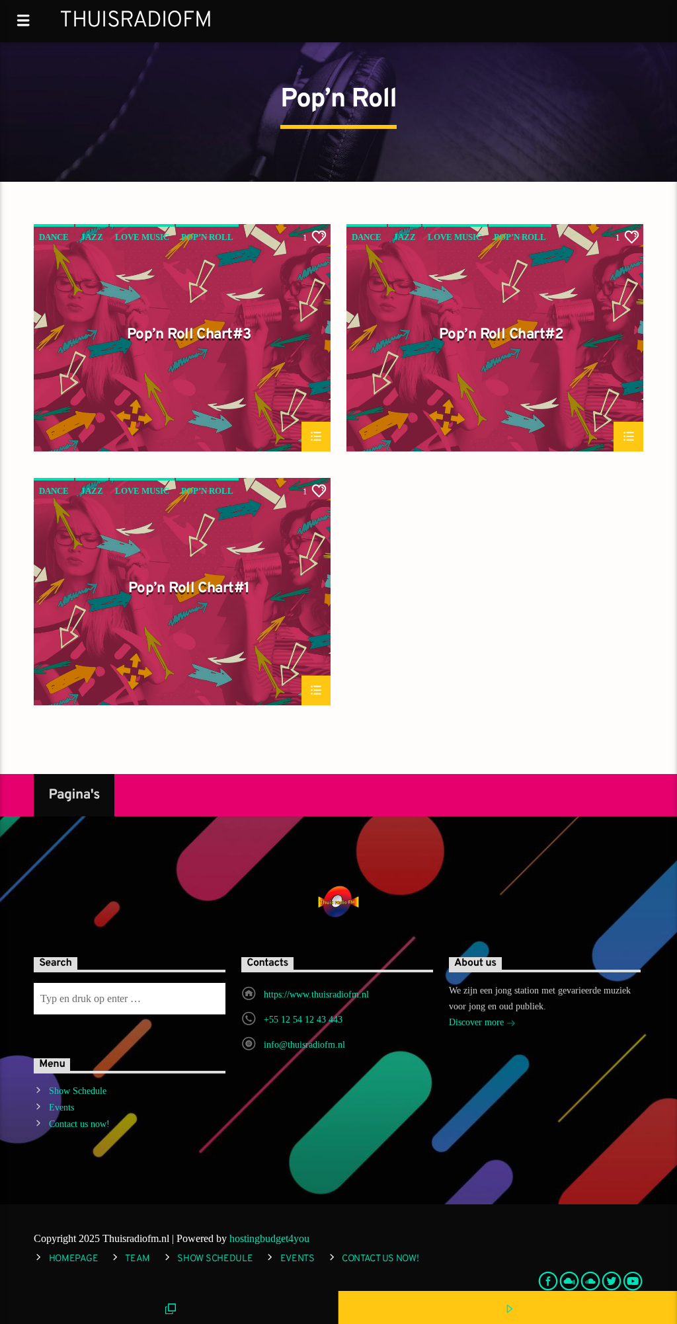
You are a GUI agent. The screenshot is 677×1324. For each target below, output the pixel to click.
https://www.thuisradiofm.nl (316, 994)
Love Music (142, 237)
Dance (54, 237)
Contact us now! (79, 1124)
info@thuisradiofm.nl (304, 1045)
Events (61, 1107)
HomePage (74, 1259)
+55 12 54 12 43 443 (303, 1020)
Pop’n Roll (207, 237)
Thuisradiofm (136, 21)
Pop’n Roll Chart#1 (189, 589)
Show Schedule (77, 1091)
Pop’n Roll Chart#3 (189, 335)
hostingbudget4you (269, 1238)
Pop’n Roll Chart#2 (501, 335)
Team (137, 1259)
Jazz (92, 237)
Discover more (477, 1022)
